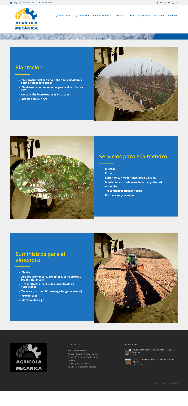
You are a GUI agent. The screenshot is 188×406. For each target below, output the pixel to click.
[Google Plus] (165, 2)
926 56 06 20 (47, 2)
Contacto (173, 15)
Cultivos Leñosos (102, 15)
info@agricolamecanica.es (23, 2)
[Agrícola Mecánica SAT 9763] (26, 19)
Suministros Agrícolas (139, 15)
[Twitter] (161, 2)
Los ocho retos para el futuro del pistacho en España (153, 360)
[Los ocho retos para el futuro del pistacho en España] (128, 361)
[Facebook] (157, 2)
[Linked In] (169, 2)
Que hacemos (82, 15)
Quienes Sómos (64, 15)
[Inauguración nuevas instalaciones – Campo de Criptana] (128, 352)
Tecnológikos (171, 383)
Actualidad (159, 15)
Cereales (119, 15)
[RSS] (177, 2)
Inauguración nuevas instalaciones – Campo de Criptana (154, 350)
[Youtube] (173, 2)
